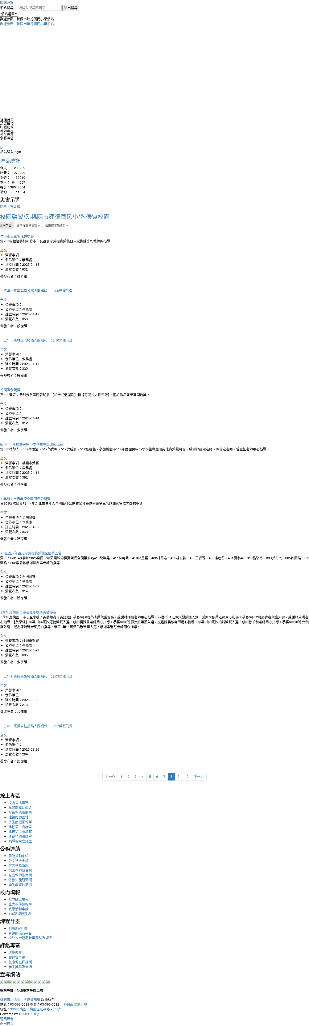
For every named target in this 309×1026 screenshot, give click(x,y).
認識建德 (7, 123)
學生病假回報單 (20, 821)
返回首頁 (7, 119)
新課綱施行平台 (20, 933)
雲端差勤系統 (18, 855)
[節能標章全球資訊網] (22, 981)
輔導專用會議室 (20, 841)
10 (187, 776)
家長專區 (7, 138)
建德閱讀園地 (18, 817)
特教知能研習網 (20, 879)
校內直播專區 (18, 802)
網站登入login (10, 151)
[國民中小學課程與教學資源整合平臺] (43, 981)
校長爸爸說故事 (20, 812)
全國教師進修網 (20, 875)
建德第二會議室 (20, 831)
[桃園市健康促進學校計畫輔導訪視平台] (48, 981)
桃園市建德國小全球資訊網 (20, 999)
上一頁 (110, 776)
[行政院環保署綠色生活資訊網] (14, 981)
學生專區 (7, 134)
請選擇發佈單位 (55, 225)
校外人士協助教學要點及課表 (30, 937)
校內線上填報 (18, 899)
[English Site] (1, 147)
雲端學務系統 (18, 865)
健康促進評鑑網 (20, 961)
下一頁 (199, 776)
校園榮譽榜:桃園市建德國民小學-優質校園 (55, 216)
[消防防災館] (18, 981)
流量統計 (10, 160)
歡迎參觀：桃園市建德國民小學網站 (27, 23)
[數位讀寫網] (31, 981)
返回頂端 (6, 1018)
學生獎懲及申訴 (20, 966)
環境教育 (15, 952)
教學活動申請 (18, 908)
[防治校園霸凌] (27, 981)
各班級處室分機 (73, 1004)
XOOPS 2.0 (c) (30, 1013)
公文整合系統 (18, 860)
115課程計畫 (18, 928)
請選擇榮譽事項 (27, 225)
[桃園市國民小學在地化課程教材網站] (6, 981)
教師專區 (7, 131)
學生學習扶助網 (20, 884)
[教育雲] (35, 981)
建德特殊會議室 (20, 836)
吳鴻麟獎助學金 (20, 807)
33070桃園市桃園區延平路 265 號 (35, 1009)
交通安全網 (16, 957)
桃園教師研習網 (20, 870)
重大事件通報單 (20, 904)
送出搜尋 (71, 7)
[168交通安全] (1, 981)
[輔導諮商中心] (39, 981)
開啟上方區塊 (10, 206)
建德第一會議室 (20, 826)
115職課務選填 (19, 913)
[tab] (154, 124)
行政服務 (7, 127)
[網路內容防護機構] (10, 981)
